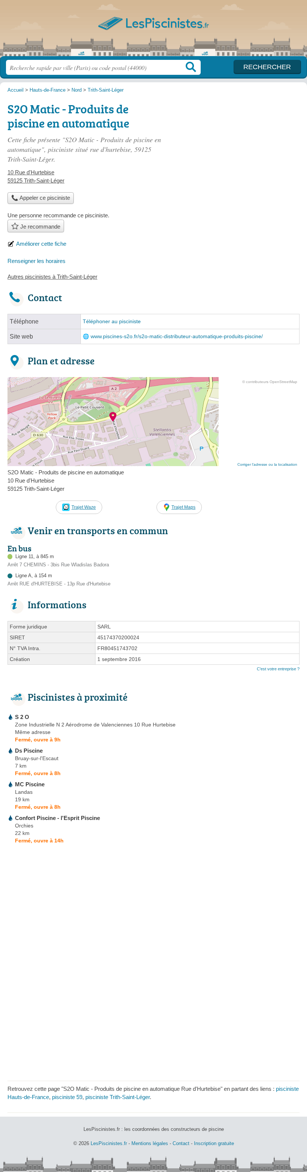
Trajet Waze (84, 507)
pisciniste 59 (67, 1097)
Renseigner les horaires (36, 261)
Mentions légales (149, 1143)
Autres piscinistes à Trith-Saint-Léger (52, 276)
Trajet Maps (183, 507)
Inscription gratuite (214, 1143)
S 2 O (22, 717)
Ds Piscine (29, 750)
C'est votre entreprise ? (278, 669)
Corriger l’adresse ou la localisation (267, 464)
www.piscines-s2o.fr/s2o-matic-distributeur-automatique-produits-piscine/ (177, 336)
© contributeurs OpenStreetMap (269, 382)
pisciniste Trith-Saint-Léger (117, 1097)
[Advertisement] (237, 152)
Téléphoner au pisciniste (112, 321)
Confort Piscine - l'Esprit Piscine (57, 818)
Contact (181, 1143)
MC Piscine (30, 784)
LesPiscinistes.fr (153, 31)
